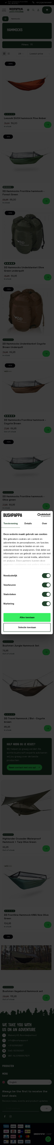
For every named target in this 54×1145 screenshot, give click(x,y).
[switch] (46, 585)
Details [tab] (28, 523)
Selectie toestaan (27, 627)
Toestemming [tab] (10, 523)
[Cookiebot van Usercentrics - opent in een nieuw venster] (38, 515)
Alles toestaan (27, 617)
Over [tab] (44, 523)
